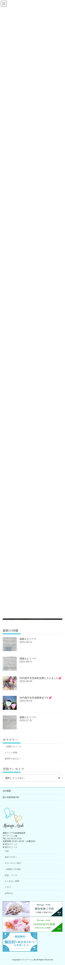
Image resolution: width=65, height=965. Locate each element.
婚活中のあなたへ (13, 758)
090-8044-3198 (14, 838)
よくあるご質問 (12, 881)
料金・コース (11, 875)
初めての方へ (11, 857)
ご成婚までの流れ (13, 869)
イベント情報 (11, 752)
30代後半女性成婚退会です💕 (35, 697)
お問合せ (9, 893)
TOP (7, 851)
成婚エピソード (27, 638)
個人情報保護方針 (11, 797)
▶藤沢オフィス (10, 847)
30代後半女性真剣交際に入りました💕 (40, 678)
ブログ (8, 887)
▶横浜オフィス (10, 844)
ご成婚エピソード (13, 746)
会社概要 (7, 791)
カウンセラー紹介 (13, 863)
